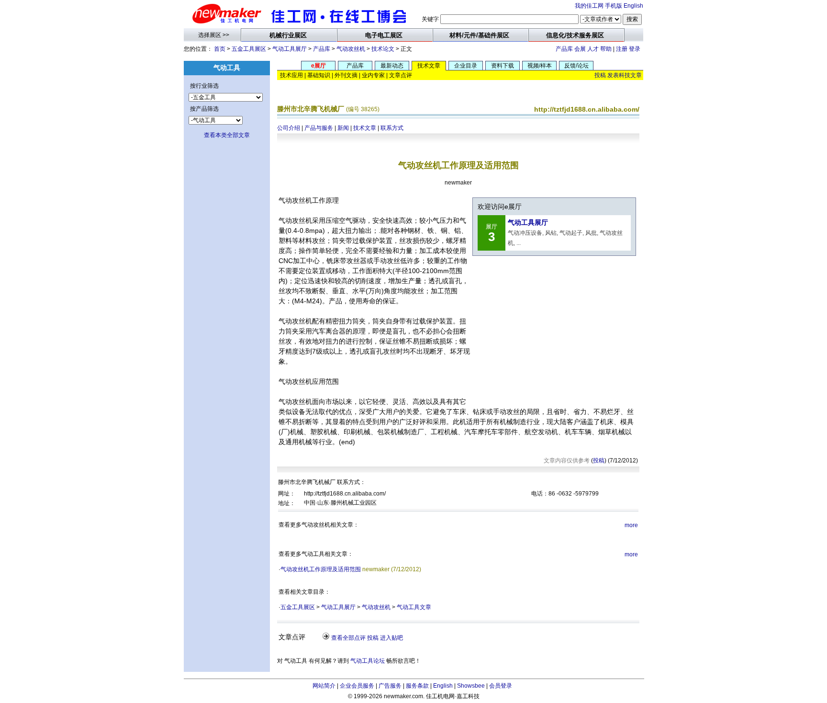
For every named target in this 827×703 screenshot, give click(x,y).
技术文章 (364, 128)
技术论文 (382, 49)
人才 (593, 49)
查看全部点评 (348, 637)
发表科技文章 (624, 75)
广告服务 (390, 685)
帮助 (606, 49)
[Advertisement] (552, 326)
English (633, 5)
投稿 (600, 75)
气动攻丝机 (350, 49)
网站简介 (324, 685)
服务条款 (417, 685)
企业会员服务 (357, 685)
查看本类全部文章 (227, 135)
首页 (219, 49)
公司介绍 (288, 128)
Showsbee (471, 685)
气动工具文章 (414, 607)
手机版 (613, 5)
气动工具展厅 (289, 49)
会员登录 (500, 685)
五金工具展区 (249, 49)
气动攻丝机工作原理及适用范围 (320, 569)
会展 (580, 49)
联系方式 (391, 128)
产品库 (321, 49)
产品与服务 (318, 128)
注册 (621, 49)
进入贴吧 (391, 637)
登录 (634, 49)
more (631, 525)
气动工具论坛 (367, 660)
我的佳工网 (589, 5)
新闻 (343, 128)
